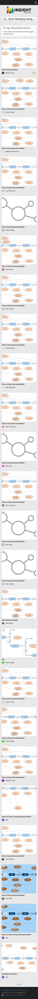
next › (20, 984)
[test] (19, 646)
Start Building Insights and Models (21, 19)
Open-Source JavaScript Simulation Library (13, 995)
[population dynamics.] (19, 960)
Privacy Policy (24, 990)
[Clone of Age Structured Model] (19, 96)
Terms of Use (17, 990)
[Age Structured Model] (19, 56)
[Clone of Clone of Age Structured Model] (19, 803)
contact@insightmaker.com (8, 990)
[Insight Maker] (19, 14)
